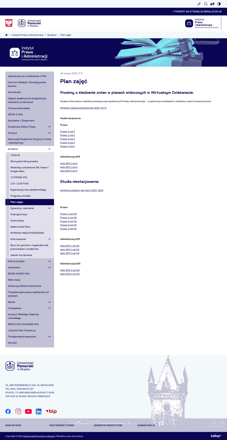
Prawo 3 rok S (67, 138)
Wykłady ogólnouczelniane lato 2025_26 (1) (83, 107)
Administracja (146, 425)
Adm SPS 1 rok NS (69, 245)
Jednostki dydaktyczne (107, 425)
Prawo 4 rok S (67, 142)
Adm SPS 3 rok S (68, 170)
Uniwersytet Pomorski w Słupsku (39, 436)
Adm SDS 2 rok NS (70, 273)
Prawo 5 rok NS (68, 228)
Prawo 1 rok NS (68, 213)
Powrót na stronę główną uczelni (198, 11)
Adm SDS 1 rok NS (70, 270)
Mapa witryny (13, 425)
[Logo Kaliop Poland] (216, 436)
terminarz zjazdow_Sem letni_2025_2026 (81, 190)
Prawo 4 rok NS (68, 224)
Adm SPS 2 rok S (68, 167)
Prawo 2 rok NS (68, 217)
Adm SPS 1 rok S (68, 163)
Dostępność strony (61, 425)
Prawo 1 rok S (67, 131)
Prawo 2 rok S (67, 135)
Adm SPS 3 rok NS (69, 253)
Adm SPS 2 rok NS (69, 249)
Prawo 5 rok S (67, 146)
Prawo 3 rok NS (68, 221)
